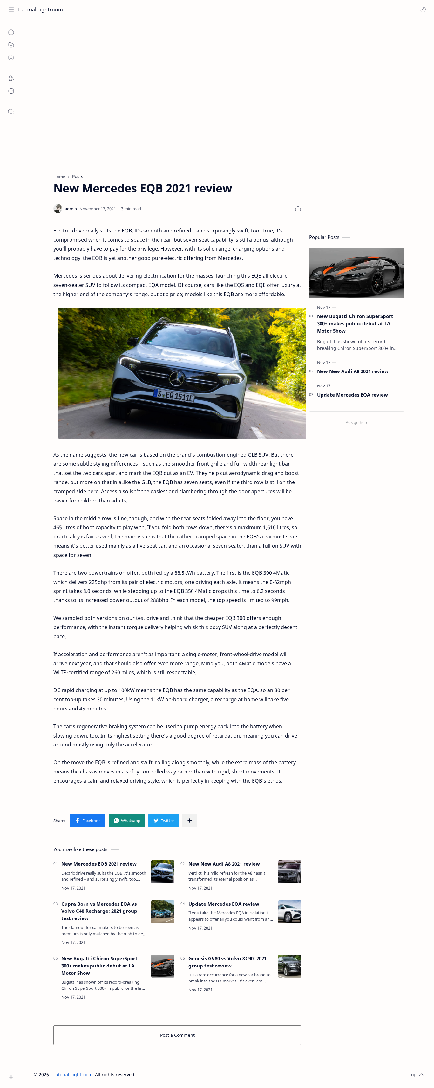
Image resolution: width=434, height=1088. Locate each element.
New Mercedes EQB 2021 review (99, 864)
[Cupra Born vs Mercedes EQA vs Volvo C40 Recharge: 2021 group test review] (162, 911)
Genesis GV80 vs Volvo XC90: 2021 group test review (227, 962)
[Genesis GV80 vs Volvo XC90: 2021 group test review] (289, 966)
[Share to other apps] (189, 820)
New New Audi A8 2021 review (224, 864)
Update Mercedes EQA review (223, 904)
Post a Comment (177, 1035)
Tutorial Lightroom (40, 9)
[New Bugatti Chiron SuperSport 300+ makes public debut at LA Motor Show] (162, 966)
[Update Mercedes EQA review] (289, 911)
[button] (423, 9)
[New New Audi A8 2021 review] (289, 871)
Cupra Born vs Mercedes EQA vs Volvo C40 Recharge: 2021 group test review (99, 911)
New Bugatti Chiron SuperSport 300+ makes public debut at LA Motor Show (99, 965)
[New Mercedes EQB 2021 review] (162, 871)
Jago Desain (178, 1074)
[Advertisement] (224, 73)
